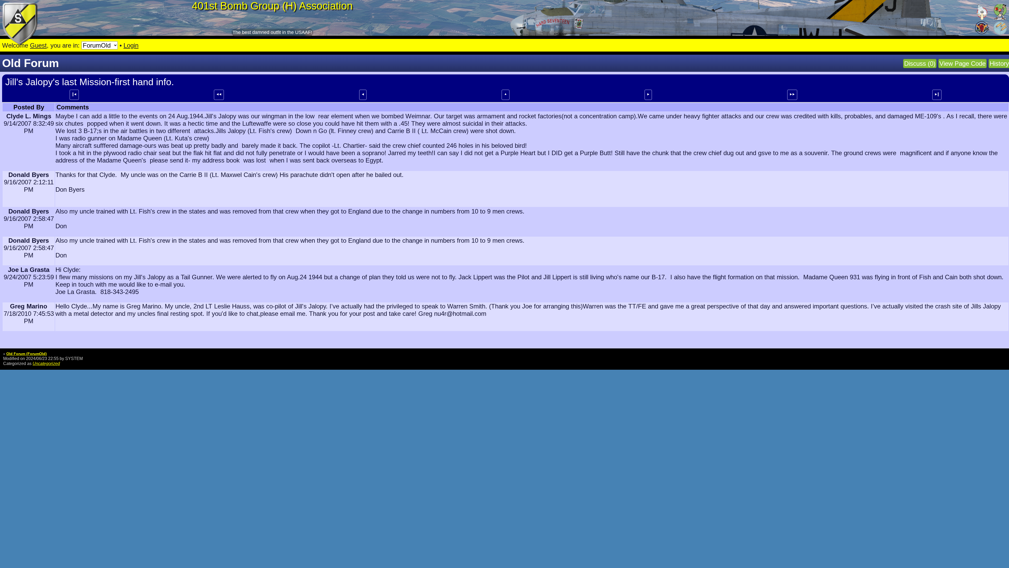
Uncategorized (46, 363)
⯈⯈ (792, 94)
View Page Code (962, 63)
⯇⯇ (219, 94)
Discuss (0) (919, 63)
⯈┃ (937, 94)
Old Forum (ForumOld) (26, 354)
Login (130, 45)
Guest (38, 45)
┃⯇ (74, 94)
